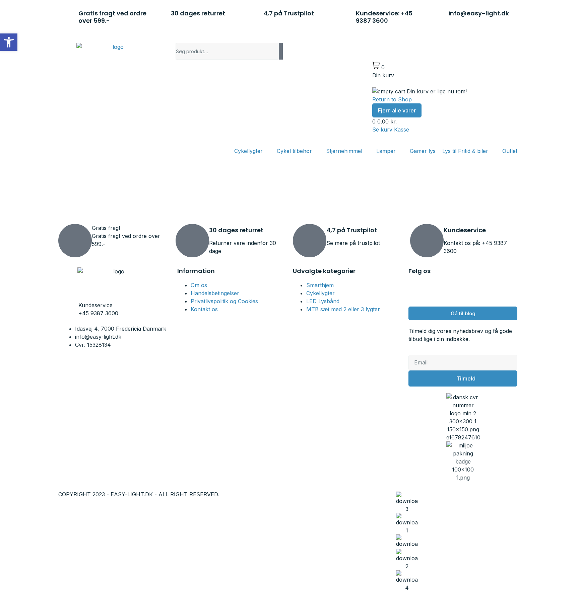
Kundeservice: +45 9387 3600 (384, 17)
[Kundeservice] (427, 240)
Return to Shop (392, 99)
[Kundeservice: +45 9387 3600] (347, 15)
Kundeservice (465, 230)
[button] (8, 42)
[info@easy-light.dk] (440, 15)
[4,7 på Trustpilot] (255, 15)
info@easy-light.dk (478, 13)
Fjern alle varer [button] (397, 110)
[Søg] (281, 51)
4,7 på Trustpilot (288, 13)
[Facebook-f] (416, 289)
